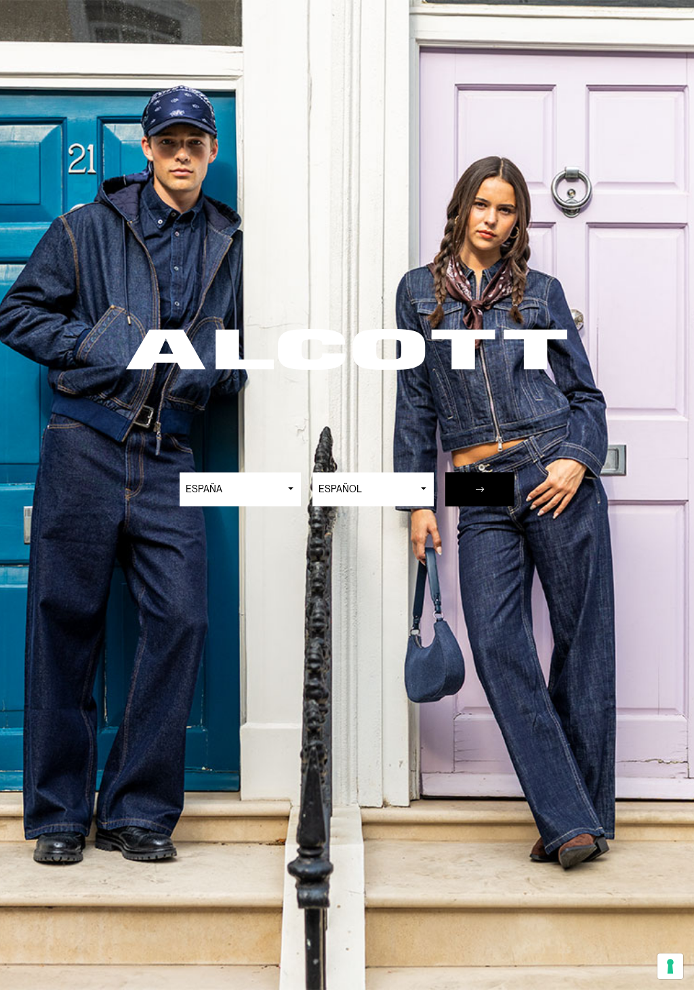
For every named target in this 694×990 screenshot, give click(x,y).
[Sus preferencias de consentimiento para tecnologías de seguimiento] (670, 966)
